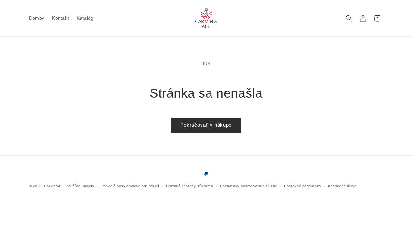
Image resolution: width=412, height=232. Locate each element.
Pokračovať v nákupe (206, 125)
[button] (349, 18)
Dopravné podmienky (303, 186)
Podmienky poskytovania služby (248, 186)
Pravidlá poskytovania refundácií (130, 186)
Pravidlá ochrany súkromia (190, 186)
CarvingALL (54, 186)
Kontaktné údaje (342, 186)
